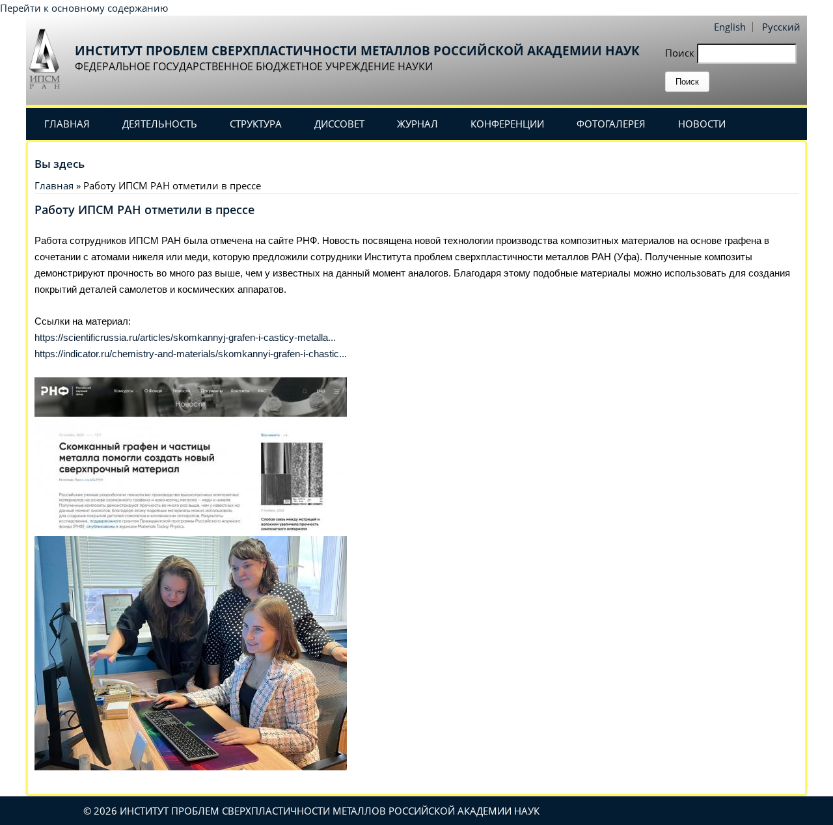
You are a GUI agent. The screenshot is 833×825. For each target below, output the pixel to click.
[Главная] (49, 58)
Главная (67, 123)
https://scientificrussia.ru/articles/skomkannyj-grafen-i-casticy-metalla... (185, 337)
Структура (256, 123)
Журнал (417, 123)
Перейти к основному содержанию (84, 7)
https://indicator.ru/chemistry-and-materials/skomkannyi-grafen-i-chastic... (190, 353)
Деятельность (159, 123)
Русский (781, 26)
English (730, 26)
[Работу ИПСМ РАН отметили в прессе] (190, 528)
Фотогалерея (611, 123)
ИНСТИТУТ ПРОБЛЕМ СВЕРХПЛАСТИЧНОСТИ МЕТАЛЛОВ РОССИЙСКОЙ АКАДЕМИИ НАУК (357, 50)
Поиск (681, 52)
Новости (702, 123)
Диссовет (339, 123)
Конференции (507, 123)
